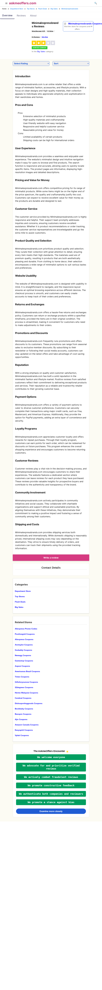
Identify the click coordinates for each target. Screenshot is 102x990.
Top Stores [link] (31, 9)
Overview (7, 15)
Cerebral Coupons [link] (23, 698)
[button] (6, 3)
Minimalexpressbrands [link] (69, 9)
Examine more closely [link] (51, 811)
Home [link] (4, 9)
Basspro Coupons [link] (23, 714)
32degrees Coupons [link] (24, 687)
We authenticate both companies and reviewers (51, 793)
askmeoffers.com (22, 3)
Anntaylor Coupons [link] (24, 645)
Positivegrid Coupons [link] (25, 634)
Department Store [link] (16, 9)
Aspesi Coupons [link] (22, 666)
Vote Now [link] (45, 37)
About (33, 15)
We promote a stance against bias (51, 802)
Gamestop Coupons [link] (24, 661)
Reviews (21, 15)
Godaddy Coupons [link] (23, 650)
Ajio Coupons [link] (21, 719)
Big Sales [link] (54, 9)
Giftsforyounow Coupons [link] (26, 682)
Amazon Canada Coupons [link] (27, 725)
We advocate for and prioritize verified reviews (51, 767)
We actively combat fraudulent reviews (51, 777)
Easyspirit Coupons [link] (24, 730)
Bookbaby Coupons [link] (24, 709)
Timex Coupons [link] (22, 677)
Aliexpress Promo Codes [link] (26, 629)
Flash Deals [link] (42, 9)
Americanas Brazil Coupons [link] (27, 671)
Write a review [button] (51, 557)
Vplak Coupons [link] (22, 735)
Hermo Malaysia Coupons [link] (26, 693)
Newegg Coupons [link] (23, 655)
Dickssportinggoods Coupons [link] (28, 703)
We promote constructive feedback (51, 785)
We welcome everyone (51, 757)
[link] (18, 28)
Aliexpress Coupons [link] (24, 639)
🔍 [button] (95, 3)
